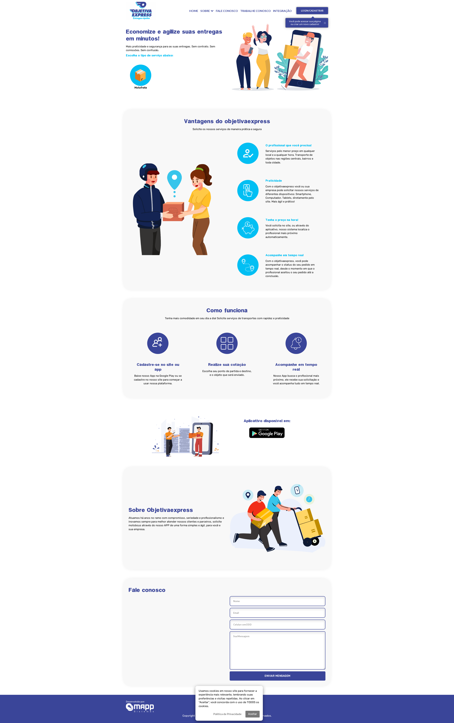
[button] (266, 433)
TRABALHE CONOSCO (255, 10)
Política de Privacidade (227, 714)
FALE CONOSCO (227, 10)
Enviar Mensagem (277, 675)
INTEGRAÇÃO (282, 10)
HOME (193, 10)
